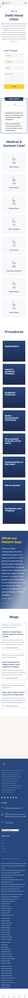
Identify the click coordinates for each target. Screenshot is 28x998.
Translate (13, 832)
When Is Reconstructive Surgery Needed (10, 872)
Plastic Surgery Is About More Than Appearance (12, 886)
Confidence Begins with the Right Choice (10, 896)
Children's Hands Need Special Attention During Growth (14, 863)
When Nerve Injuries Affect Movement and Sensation (13, 870)
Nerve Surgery (4, 947)
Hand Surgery (4, 944)
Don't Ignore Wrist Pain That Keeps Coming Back (12, 891)
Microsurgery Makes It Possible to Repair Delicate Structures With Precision (12, 876)
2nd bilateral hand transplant (7, 915)
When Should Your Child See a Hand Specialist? (12, 894)
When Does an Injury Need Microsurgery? (10, 889)
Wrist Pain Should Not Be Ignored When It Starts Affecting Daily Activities (12, 881)
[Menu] (22, 3)
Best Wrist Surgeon (5, 903)
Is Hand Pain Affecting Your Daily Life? (9, 899)
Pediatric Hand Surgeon (6, 908)
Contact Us (4, 849)
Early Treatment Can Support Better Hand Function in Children (13, 867)
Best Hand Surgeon (5, 906)
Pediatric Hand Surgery (6, 939)
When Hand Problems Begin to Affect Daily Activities (13, 884)
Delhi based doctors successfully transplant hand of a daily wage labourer (14, 130)
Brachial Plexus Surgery (6, 937)
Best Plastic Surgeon (6, 910)
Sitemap (3, 852)
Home (3, 840)
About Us (4, 843)
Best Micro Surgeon (5, 925)
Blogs (3, 846)
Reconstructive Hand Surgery (8, 958)
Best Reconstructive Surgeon (8, 901)
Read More (14, 41)
